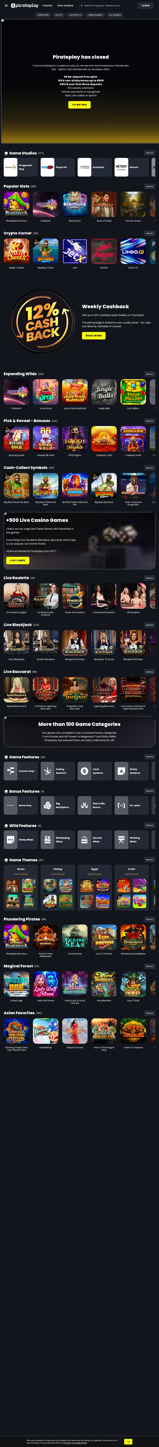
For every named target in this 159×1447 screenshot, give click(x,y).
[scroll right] (155, 15)
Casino (47, 5)
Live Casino (65, 5)
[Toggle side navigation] (6, 5)
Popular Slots (17, 186)
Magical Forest (18, 966)
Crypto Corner (18, 233)
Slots (59, 15)
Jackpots (75, 15)
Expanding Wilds (20, 373)
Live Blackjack (18, 624)
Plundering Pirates (22, 919)
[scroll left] (3, 15)
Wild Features (22, 825)
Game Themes (23, 860)
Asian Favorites (19, 1012)
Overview (43, 15)
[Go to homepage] (25, 6)
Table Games (95, 15)
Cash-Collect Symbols (26, 467)
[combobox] (100, 5)
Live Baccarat (17, 671)
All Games (115, 15)
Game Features (24, 757)
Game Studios (23, 153)
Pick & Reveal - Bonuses (27, 420)
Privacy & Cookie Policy (75, 1442)
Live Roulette (16, 577)
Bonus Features (24, 791)
